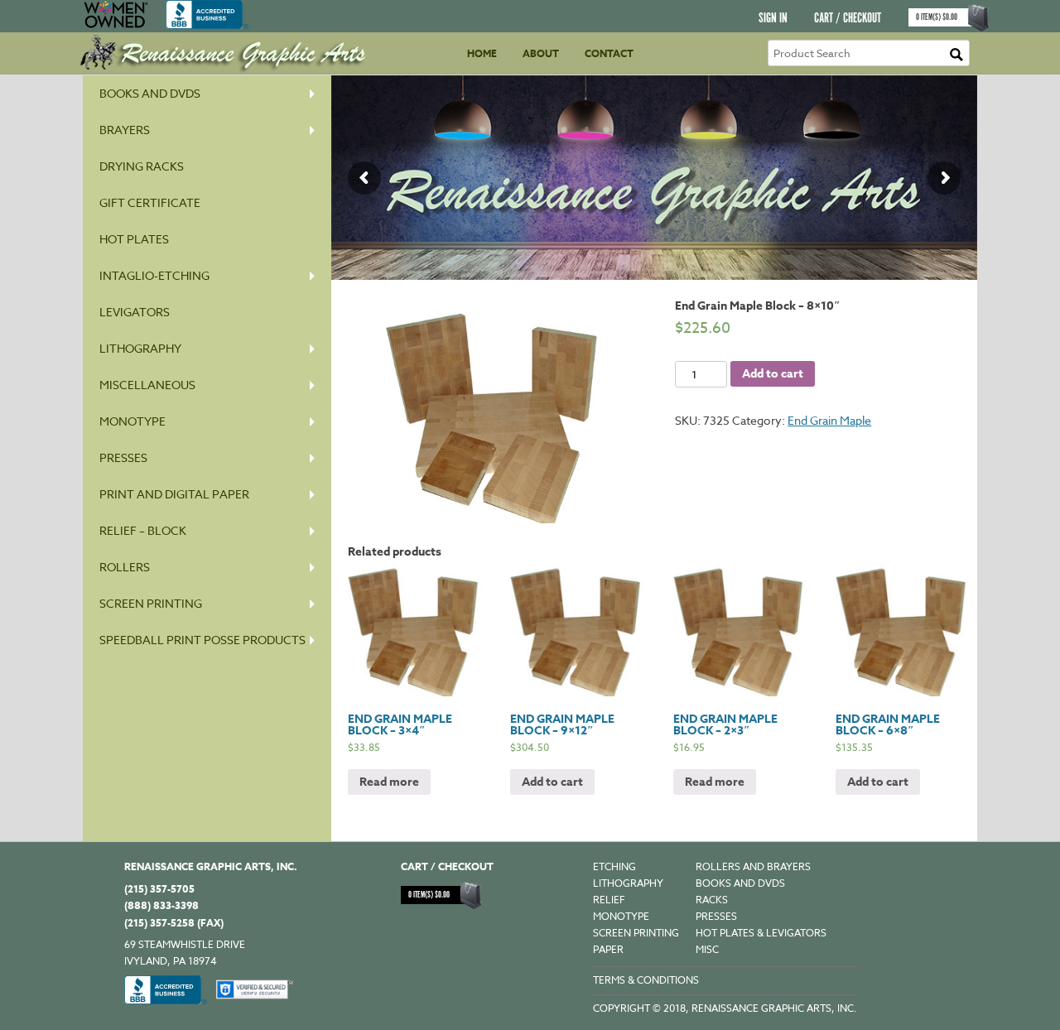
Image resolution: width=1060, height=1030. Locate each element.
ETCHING (614, 866)
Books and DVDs (149, 93)
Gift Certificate (149, 202)
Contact (609, 53)
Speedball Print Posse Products (202, 639)
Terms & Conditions (646, 980)
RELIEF (609, 900)
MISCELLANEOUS (147, 384)
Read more (389, 782)
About (541, 53)
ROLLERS (124, 567)
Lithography (140, 348)
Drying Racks (141, 166)
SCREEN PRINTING (150, 603)
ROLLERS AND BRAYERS (753, 866)
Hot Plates (134, 239)
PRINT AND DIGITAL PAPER (174, 494)
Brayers (124, 129)
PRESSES (123, 457)
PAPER (608, 949)
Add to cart (772, 374)
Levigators (134, 312)
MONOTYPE (132, 421)
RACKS (712, 900)
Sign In (773, 18)
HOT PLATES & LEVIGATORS (761, 933)
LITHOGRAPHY (628, 883)
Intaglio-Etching (154, 275)
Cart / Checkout (847, 18)
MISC (707, 949)
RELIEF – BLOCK (142, 530)
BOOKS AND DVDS (740, 883)
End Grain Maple (829, 420)
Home (482, 53)
